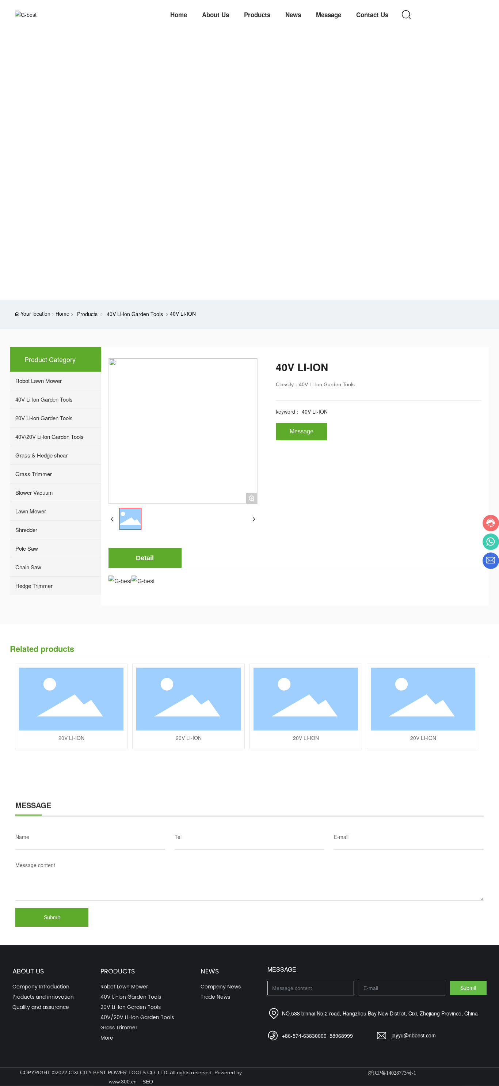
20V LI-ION (71, 737)
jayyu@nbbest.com (414, 1035)
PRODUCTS (41, 166)
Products (87, 314)
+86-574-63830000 (304, 1035)
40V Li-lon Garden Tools (135, 314)
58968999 (341, 1035)
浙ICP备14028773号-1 (392, 1073)
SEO (147, 1082)
